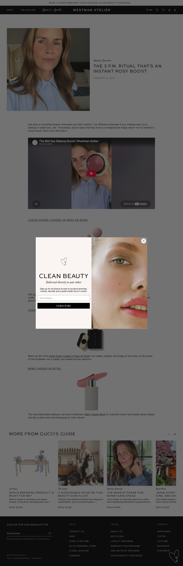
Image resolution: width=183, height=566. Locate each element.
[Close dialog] (143, 240)
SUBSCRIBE (63, 305)
